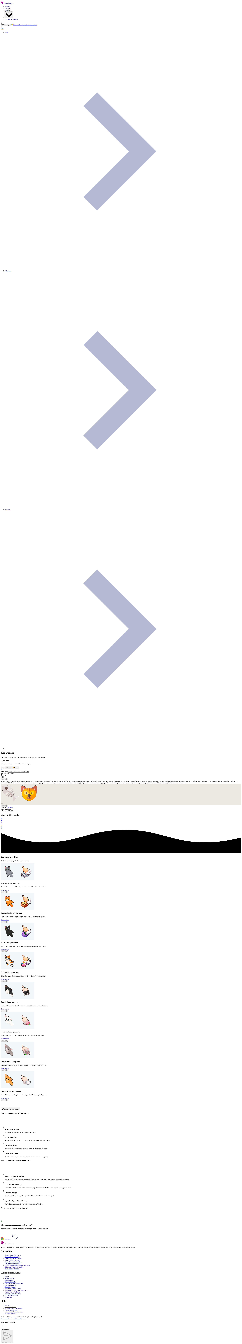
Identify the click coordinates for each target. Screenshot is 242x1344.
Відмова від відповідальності (14, 1312)
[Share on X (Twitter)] (121, 821)
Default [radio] (9, 768)
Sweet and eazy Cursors (12, 1269)
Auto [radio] (3, 768)
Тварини (10, 807)
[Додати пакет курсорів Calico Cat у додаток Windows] (7, 981)
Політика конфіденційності (13, 1308)
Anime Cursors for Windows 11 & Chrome (17, 1265)
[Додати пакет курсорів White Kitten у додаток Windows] (7, 1041)
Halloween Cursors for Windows (14, 1267)
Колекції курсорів (10, 1285)
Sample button (21, 771)
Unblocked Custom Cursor (13, 1288)
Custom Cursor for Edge (12, 1257)
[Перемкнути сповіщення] (1, 27)
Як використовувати (11, 19)
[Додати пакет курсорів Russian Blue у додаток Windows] (7, 892)
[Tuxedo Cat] (17, 998)
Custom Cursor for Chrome (13, 1255)
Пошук (7, 1276)
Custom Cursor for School (12, 1292)
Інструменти (8, 11)
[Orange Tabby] (17, 909)
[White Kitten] (17, 1028)
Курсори (7, 10)
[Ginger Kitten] (17, 1087)
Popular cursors (9, 1278)
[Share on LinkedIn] (121, 825)
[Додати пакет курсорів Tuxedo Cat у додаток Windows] (7, 1011)
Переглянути (5, 890)
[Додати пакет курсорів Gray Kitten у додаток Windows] (7, 1070)
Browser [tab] (6, 1109)
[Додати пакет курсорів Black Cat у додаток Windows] (7, 951)
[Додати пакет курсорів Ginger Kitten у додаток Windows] (7, 1100)
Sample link (12, 771)
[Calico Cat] (17, 969)
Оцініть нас (8, 1297)
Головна (7, 6)
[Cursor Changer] (2, 3)
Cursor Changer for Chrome (13, 1258)
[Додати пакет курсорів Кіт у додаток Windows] (7, 779)
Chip (27, 771)
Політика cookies (10, 1313)
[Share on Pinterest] (121, 823)
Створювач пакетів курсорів (14, 1283)
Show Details (6, 1329)
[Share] (2, 777)
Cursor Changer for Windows (13, 1262)
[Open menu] (1, 23)
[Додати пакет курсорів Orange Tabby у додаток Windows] (7, 922)
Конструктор (9, 1280)
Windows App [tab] (15, 1109)
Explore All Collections (8, 1222)
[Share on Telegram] (121, 827)
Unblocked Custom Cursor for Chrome (16, 1290)
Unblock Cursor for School (13, 1293)
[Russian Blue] (17, 879)
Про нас (7, 1305)
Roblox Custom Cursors (12, 1263)
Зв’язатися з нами (10, 1307)
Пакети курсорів (10, 1287)
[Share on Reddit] (121, 828)
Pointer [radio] (16, 768)
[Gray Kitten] (17, 1058)
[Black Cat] (17, 939)
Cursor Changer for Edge (12, 1260)
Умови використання (11, 1310)
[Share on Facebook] (121, 819)
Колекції (7, 8)
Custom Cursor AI (10, 1282)
